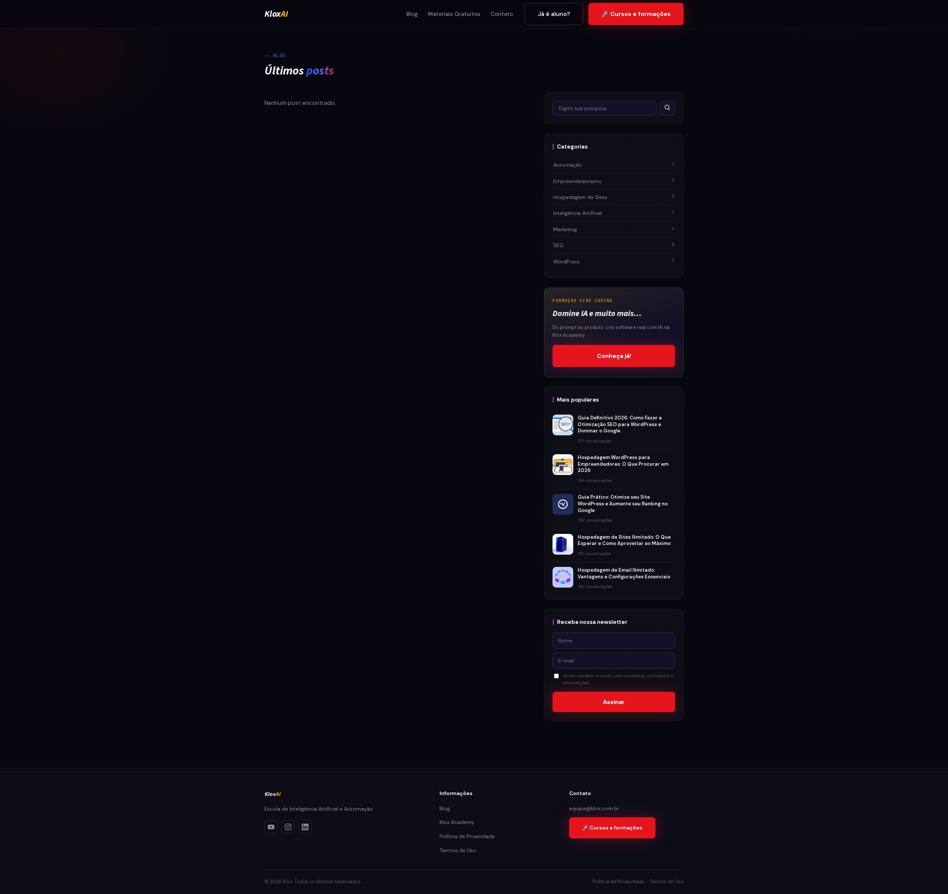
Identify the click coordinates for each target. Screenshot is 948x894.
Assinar (614, 702)
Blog (412, 14)
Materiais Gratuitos (454, 14)
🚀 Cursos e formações (636, 14)
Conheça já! (614, 356)
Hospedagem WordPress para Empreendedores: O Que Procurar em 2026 (623, 463)
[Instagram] (288, 827)
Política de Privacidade (467, 836)
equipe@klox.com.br (594, 808)
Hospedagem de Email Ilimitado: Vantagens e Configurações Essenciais (624, 573)
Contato (502, 14)
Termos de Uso (458, 850)
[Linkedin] (305, 827)
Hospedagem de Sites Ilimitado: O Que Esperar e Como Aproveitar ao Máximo (624, 540)
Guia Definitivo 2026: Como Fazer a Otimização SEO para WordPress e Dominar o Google (620, 424)
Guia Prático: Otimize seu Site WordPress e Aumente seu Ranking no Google (623, 503)
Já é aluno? (554, 14)
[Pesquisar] (667, 108)
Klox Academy (457, 822)
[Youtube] (271, 827)
